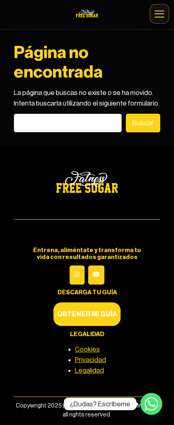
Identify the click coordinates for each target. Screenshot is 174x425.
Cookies (87, 349)
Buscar (143, 122)
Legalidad (89, 370)
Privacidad (90, 359)
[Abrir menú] (159, 14)
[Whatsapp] (151, 404)
